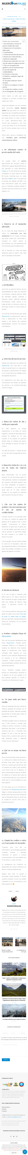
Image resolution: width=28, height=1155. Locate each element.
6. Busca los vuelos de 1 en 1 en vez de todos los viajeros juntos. (14, 62)
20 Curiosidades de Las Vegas (21, 950)
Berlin (11, 178)
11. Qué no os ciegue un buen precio (13, 86)
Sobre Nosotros (6, 1107)
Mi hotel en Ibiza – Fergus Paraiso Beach (7, 950)
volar (17, 891)
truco (10, 891)
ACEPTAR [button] (14, 1152)
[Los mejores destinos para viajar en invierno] (14, 1010)
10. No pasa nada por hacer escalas (12, 82)
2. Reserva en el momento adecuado (12, 49)
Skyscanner (6, 316)
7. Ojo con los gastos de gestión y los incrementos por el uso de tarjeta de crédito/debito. (13, 69)
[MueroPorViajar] (14, 4)
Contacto (4, 1111)
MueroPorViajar (14, 906)
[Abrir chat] (25, 1152)
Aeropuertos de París (19, 789)
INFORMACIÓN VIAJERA (12, 16)
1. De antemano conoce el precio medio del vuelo (12, 45)
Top (20, 16)
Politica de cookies (5, 1124)
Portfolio (4, 1109)
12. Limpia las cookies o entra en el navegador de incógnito (13, 90)
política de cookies (14, 1148)
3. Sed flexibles (8, 52)
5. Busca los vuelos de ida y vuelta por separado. (12, 58)
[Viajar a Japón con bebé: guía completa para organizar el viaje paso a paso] (14, 969)
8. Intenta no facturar (10, 74)
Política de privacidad (14, 1124)
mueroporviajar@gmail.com (13, 1117)
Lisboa (4, 171)
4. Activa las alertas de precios (13, 54)
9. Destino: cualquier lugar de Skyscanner (13, 77)
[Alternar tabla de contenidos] (23, 41)
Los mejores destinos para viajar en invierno (14, 1019)
